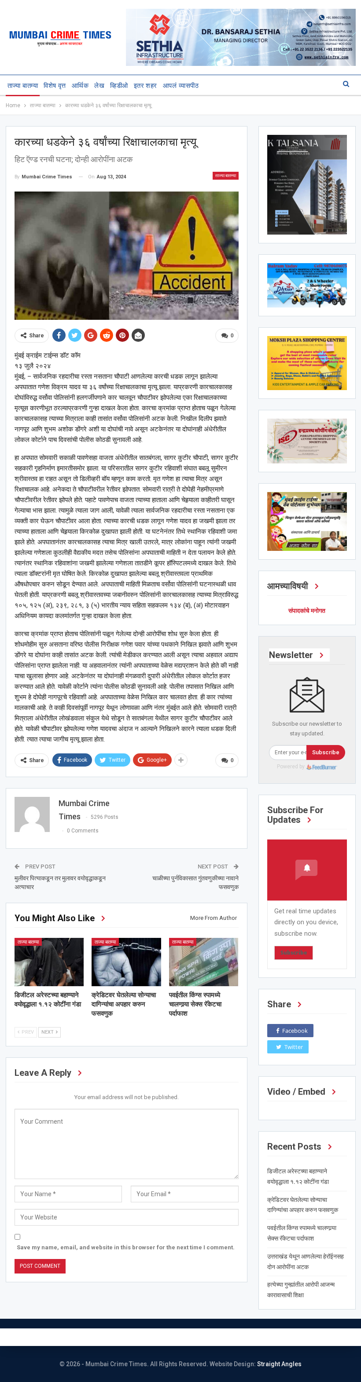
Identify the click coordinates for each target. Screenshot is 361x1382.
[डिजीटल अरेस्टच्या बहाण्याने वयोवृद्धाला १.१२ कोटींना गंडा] (49, 962)
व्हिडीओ (119, 86)
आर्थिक (80, 86)
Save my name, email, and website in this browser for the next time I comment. (126, 1247)
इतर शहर (145, 86)
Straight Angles (279, 1364)
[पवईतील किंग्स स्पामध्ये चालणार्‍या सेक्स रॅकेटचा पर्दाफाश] (204, 962)
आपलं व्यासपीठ (181, 86)
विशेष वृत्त (55, 86)
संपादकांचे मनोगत (306, 610)
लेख (99, 86)
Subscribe (325, 752)
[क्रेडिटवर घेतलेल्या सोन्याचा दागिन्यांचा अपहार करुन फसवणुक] (126, 962)
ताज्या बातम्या (22, 86)
